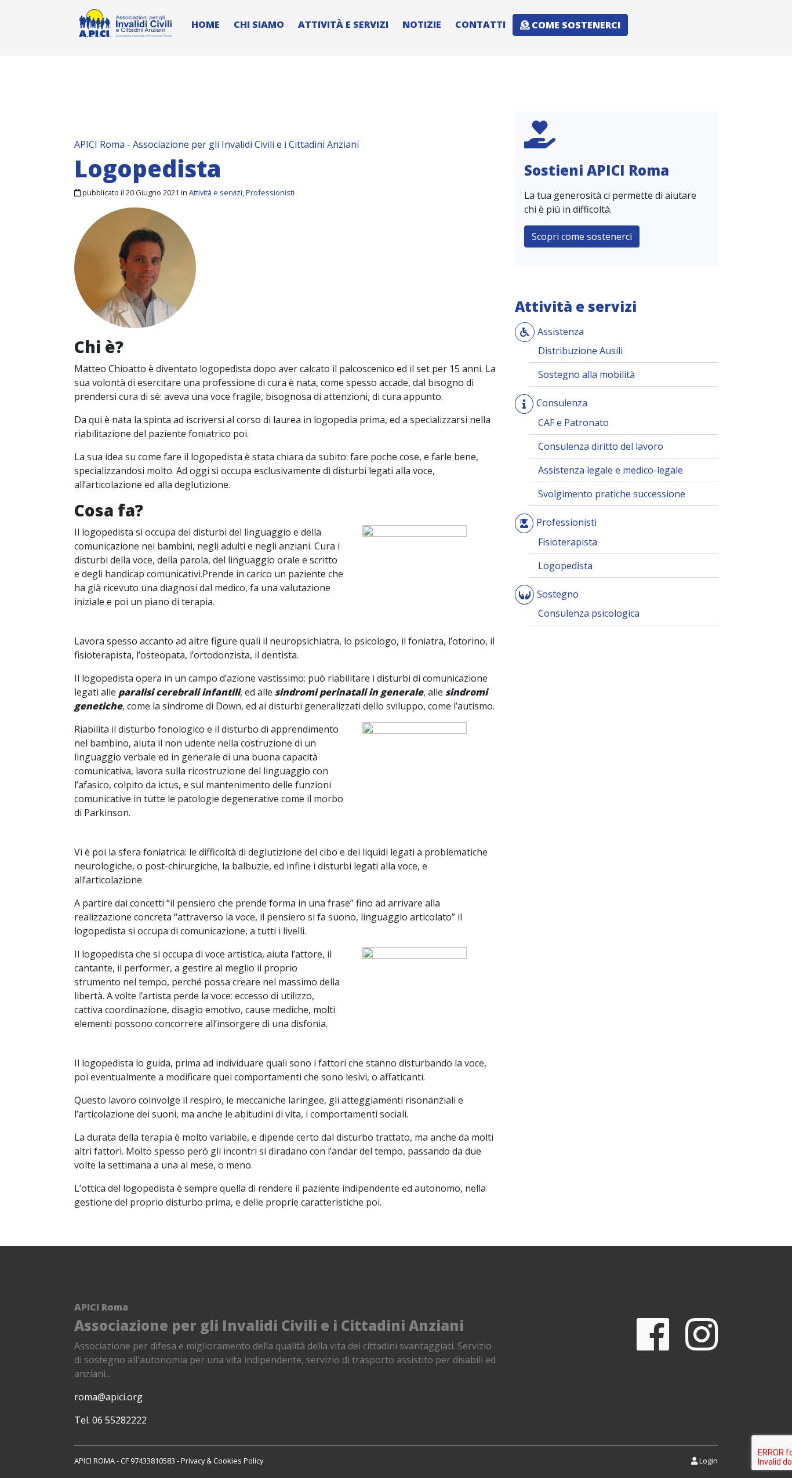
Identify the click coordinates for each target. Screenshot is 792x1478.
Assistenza (560, 331)
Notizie (421, 24)
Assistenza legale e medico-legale (610, 470)
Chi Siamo (259, 24)
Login (707, 1460)
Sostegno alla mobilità (586, 374)
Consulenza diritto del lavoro (600, 446)
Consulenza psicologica (589, 613)
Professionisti (270, 192)
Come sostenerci (574, 25)
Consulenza (561, 402)
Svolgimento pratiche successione (611, 493)
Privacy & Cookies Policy (222, 1460)
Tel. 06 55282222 (110, 1420)
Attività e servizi (343, 24)
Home (205, 24)
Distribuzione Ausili (580, 350)
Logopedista (565, 565)
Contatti (480, 24)
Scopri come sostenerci (582, 236)
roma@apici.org (108, 1396)
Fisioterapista (567, 542)
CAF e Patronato (573, 422)
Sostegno (558, 594)
